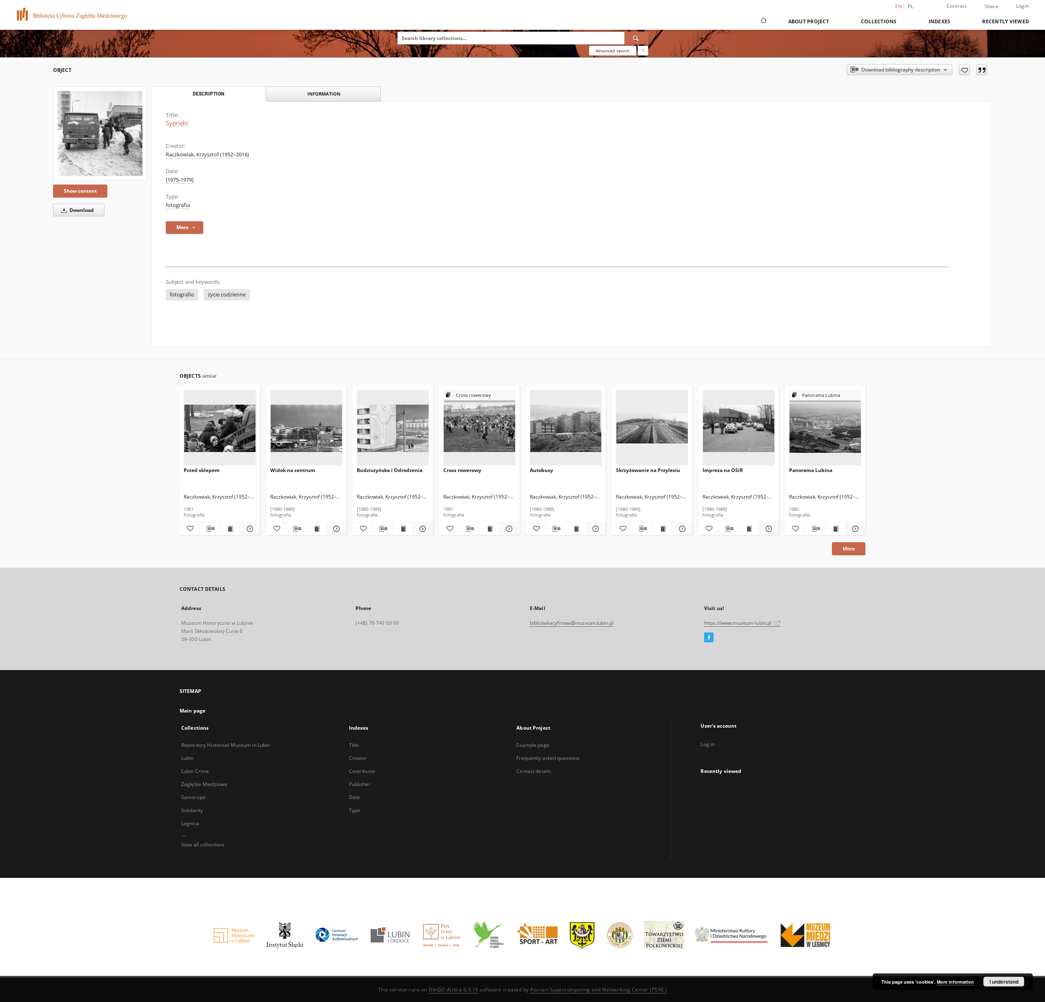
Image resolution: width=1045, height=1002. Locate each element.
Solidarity (192, 810)
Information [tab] (323, 94)
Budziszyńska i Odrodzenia (389, 470)
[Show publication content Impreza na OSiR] (748, 528)
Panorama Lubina (810, 470)
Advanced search (612, 50)
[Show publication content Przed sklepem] (230, 528)
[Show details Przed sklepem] (248, 528)
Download (81, 210)
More (849, 548)
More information (955, 982)
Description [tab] (208, 94)
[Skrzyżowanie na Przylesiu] (652, 428)
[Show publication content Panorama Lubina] (835, 528)
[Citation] (981, 70)
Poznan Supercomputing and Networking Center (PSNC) (598, 989)
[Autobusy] (566, 428)
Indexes (940, 21)
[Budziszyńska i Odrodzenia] (393, 428)
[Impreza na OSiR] (738, 428)
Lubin (187, 758)
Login (1022, 5)
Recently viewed (1005, 21)
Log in (707, 744)
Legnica (190, 823)
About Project (808, 21)
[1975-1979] (179, 179)
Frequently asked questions (548, 758)
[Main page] (763, 21)
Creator (358, 758)
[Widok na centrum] (306, 428)
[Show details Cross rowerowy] (508, 528)
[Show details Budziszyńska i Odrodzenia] (421, 528)
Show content (80, 190)
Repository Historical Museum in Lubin (225, 744)
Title (354, 744)
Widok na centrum (292, 470)
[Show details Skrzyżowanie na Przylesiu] (681, 528)
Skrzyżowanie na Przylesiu (648, 470)
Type (354, 810)
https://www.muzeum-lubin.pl (738, 622)
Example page (532, 744)
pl (911, 6)
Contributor (362, 771)
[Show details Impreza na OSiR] (768, 528)
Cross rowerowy (462, 470)
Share (991, 6)
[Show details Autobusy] (595, 528)
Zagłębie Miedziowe (204, 784)
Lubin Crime (195, 771)
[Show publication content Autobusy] (575, 528)
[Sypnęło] (100, 133)
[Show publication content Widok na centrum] (316, 528)
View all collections (203, 844)
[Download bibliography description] (209, 528)
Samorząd (193, 797)
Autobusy (541, 470)
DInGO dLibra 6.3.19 (453, 989)
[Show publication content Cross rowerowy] (489, 528)
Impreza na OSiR (723, 470)
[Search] (636, 38)
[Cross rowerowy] (479, 428)
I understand (1003, 981)
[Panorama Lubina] (825, 428)
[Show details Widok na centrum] (335, 528)
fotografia (178, 205)
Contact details (533, 771)
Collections (879, 21)
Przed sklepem (202, 470)
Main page (192, 710)
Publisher (360, 784)
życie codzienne (227, 294)
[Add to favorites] (964, 70)
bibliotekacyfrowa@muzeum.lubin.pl (572, 622)
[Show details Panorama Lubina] (854, 528)
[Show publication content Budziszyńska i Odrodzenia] (403, 528)
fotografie (182, 294)
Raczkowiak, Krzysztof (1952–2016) (207, 154)
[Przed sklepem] (220, 428)
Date (354, 797)
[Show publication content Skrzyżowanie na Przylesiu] (662, 528)
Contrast (957, 5)
